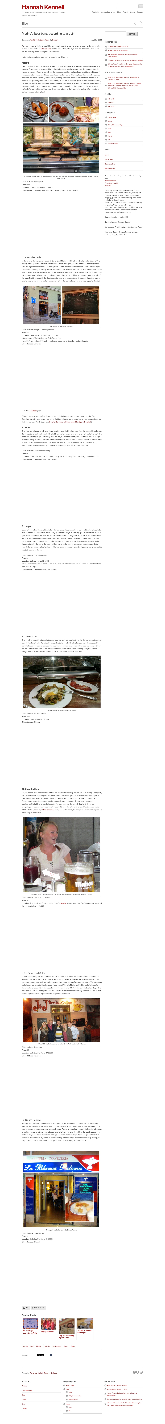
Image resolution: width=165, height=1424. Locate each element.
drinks (25, 1346)
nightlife (47, 1346)
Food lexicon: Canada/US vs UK (118, 47)
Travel (125, 12)
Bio (27, 1307)
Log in (107, 155)
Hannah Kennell (43, 6)
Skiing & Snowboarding (115, 125)
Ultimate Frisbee (113, 143)
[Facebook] (134, 1371)
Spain (42, 40)
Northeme (54, 1373)
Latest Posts (39, 1307)
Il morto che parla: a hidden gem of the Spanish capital (70, 422)
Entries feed (109, 159)
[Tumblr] (138, 1371)
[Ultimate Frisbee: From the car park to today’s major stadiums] (141, 23)
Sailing (110, 121)
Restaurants (56, 1346)
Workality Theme (43, 1373)
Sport (132, 12)
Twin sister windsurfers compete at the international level (125, 60)
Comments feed (110, 164)
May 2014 (111, 106)
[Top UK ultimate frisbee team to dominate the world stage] (135, 23)
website (63, 903)
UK (109, 140)
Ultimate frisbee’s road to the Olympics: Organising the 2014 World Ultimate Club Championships (124, 85)
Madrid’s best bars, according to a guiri (48, 33)
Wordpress (33, 1373)
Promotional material (111, 183)
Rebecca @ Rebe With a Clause (118, 77)
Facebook (33, 410)
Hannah (55, 40)
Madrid (38, 1346)
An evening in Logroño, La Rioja (117, 50)
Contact (140, 12)
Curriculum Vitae (108, 12)
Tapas (73, 1346)
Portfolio (95, 12)
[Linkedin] (141, 1371)
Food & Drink (34, 40)
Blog (119, 12)
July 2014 (111, 99)
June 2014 (111, 103)
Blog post (108, 185)
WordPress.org (110, 168)
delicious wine (45, 48)
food (32, 1346)
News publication (110, 180)
